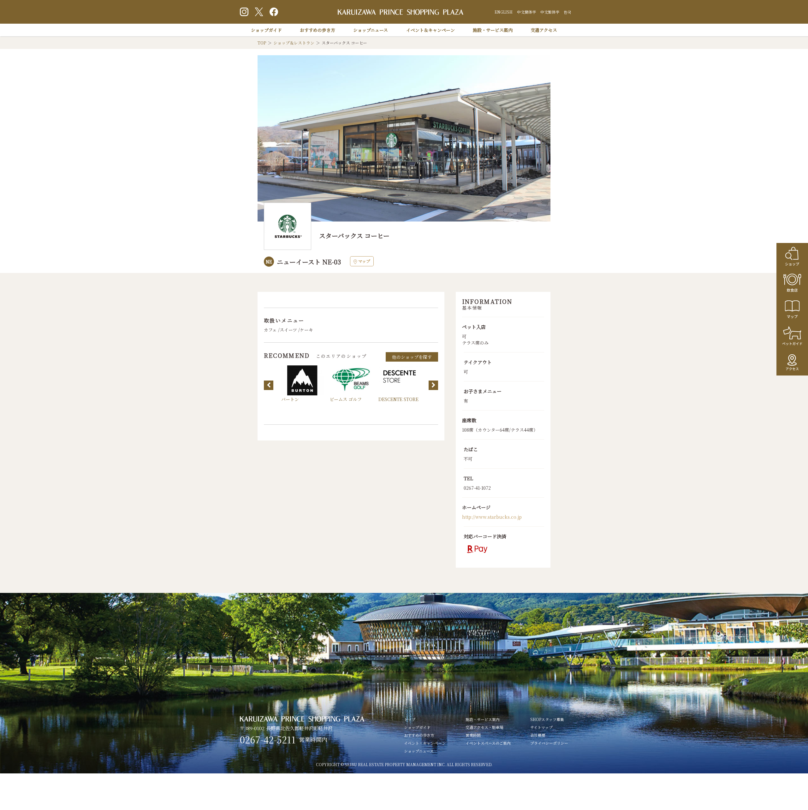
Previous (268, 385)
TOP (262, 43)
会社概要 (537, 735)
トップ (409, 719)
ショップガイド (266, 30)
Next (433, 385)
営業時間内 (313, 739)
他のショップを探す (412, 357)
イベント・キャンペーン (425, 743)
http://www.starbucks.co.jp (492, 517)
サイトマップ (541, 727)
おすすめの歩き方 (317, 30)
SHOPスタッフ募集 (547, 719)
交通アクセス (544, 30)
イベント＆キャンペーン (430, 30)
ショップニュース (370, 30)
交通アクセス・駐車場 (484, 727)
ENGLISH (504, 12)
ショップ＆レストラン (293, 43)
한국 (567, 12)
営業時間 (473, 735)
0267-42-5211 (268, 740)
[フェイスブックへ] (274, 12)
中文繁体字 (549, 12)
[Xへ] (259, 12)
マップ (364, 261)
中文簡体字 (526, 12)
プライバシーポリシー (549, 743)
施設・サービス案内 (493, 30)
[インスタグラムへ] (244, 12)
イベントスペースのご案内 (488, 743)
